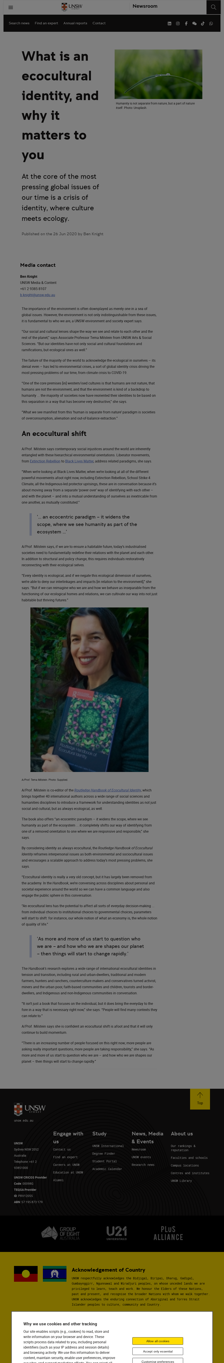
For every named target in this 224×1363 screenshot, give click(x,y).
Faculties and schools (189, 1158)
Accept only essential (158, 1351)
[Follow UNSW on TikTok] (202, 23)
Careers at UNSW (66, 1165)
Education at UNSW (68, 1172)
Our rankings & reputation (183, 1148)
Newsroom (139, 1149)
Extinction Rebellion (45, 461)
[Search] (213, 7)
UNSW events (141, 1157)
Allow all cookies (157, 1341)
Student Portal (104, 1161)
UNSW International (108, 1146)
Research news (143, 1165)
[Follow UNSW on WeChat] (194, 23)
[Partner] (143, 7)
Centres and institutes (190, 1173)
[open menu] (11, 7)
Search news (19, 23)
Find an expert (46, 23)
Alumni (58, 1180)
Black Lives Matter (79, 461)
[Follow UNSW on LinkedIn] (169, 23)
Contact (99, 23)
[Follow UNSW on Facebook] (186, 23)
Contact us (62, 1149)
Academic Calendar (107, 1169)
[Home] (72, 7)
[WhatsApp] (211, 23)
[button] (200, 1099)
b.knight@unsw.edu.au (37, 294)
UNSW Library (181, 1181)
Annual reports (75, 23)
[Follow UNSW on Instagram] (177, 23)
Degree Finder (103, 1153)
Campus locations (185, 1165)
